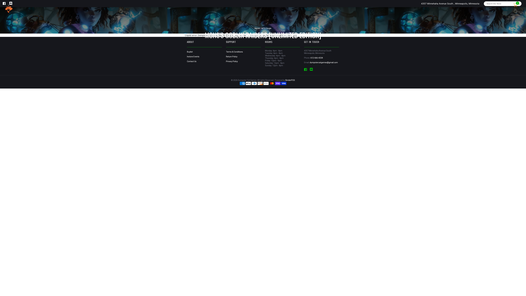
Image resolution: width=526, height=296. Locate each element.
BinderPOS (290, 80)
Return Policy (231, 57)
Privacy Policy (232, 61)
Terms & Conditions (234, 52)
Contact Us (191, 61)
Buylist (190, 52)
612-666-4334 (317, 58)
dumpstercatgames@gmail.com (324, 62)
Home (257, 28)
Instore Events (193, 57)
